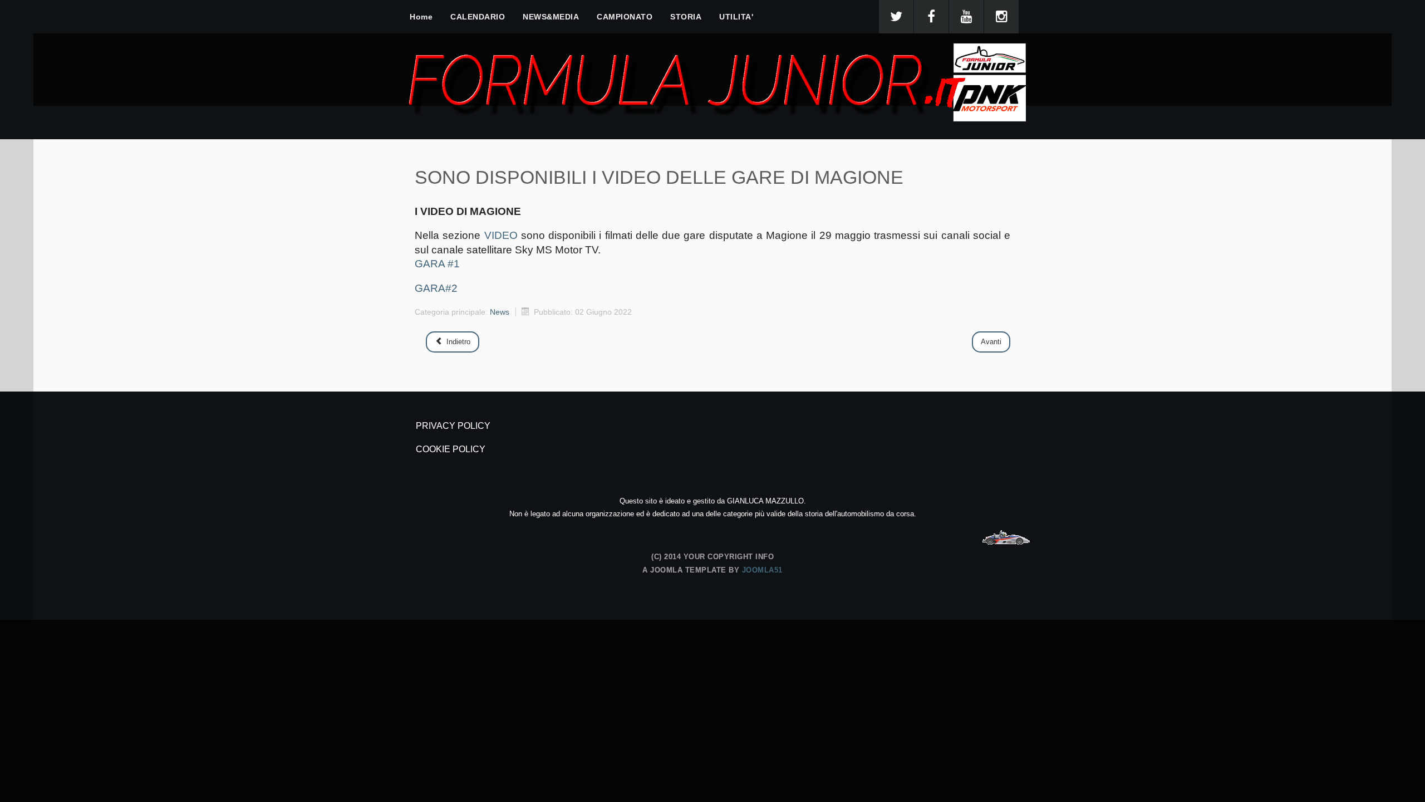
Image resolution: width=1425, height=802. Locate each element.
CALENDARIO (477, 16)
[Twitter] (896, 16)
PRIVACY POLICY (453, 426)
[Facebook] (931, 16)
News (499, 311)
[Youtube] (966, 16)
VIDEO (501, 235)
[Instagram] (1001, 16)
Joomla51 (762, 570)
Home (421, 16)
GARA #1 (437, 264)
